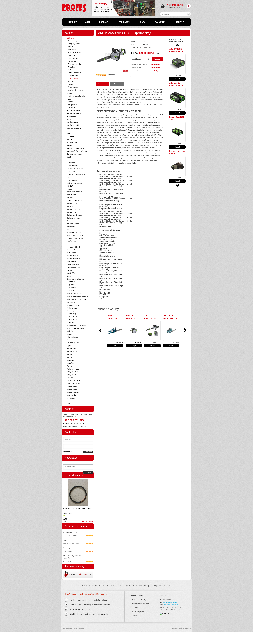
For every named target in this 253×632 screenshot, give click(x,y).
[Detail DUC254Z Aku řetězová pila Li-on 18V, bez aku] (171, 330)
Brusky (69, 99)
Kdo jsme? (135, 608)
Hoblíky (69, 145)
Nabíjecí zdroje (72, 203)
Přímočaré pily (73, 67)
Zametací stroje (72, 395)
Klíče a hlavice (72, 160)
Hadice (69, 140)
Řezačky (70, 276)
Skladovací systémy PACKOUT (78, 299)
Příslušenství (71, 261)
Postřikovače (71, 253)
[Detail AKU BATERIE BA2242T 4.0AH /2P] (177, 64)
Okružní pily (72, 55)
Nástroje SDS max (73, 209)
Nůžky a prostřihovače (74, 215)
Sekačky (71, 81)
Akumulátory (72, 41)
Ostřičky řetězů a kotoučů (75, 235)
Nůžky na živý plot (74, 52)
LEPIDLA (70, 186)
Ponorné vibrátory (73, 250)
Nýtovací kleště (72, 221)
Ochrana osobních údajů (140, 604)
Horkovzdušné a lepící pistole (77, 151)
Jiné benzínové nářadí (74, 154)
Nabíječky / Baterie (74, 44)
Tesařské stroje (72, 351)
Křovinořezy (72, 50)
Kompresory (71, 163)
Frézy (68, 134)
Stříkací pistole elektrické (75, 328)
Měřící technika (72, 195)
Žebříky (69, 404)
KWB (68, 177)
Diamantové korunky (74, 111)
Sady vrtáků (71, 291)
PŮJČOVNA (160, 22)
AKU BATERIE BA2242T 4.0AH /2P (176, 51)
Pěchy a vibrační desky (75, 238)
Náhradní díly (71, 206)
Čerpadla (70, 102)
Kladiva (70, 47)
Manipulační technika (74, 192)
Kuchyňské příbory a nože (76, 174)
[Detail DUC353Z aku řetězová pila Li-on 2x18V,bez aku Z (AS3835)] (115, 330)
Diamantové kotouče (74, 113)
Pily (68, 244)
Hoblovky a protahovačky (76, 148)
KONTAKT (180, 22)
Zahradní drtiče (72, 386)
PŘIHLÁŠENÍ (124, 22)
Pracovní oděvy (72, 256)
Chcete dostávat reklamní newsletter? (74, 463)
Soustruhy (70, 311)
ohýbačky (70, 230)
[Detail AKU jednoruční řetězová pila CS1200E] (134, 330)
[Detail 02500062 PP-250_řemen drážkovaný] (78, 492)
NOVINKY (72, 22)
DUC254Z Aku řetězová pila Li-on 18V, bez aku (170, 318)
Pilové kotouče (72, 241)
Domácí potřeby (72, 122)
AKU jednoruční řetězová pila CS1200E (133, 318)
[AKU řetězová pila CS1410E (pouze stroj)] (112, 71)
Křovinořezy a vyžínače (75, 169)
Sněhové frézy (72, 308)
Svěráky (69, 334)
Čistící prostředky (73, 105)
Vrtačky (69, 366)
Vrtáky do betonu (73, 369)
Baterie (69, 93)
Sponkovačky (71, 314)
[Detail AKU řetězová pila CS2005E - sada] (152, 330)
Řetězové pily (73, 79)
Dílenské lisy (71, 116)
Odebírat (88, 472)
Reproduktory (73, 76)
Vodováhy (70, 363)
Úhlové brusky (73, 87)
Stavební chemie (73, 317)
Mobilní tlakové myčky (74, 201)
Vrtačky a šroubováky (75, 90)
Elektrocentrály (72, 131)
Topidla (69, 354)
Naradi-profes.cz (68, 5)
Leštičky (69, 189)
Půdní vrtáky (72, 70)
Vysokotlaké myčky (73, 381)
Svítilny (70, 84)
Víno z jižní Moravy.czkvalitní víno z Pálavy (70, 574)
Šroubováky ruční (73, 343)
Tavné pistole (71, 349)
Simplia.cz (188, 628)
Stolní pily (70, 322)
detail (65, 522)
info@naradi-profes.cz (73, 424)
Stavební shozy (72, 320)
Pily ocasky (72, 61)
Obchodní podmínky (139, 600)
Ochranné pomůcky (74, 232)
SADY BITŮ (71, 282)
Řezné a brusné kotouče (75, 279)
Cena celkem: (175, 6)
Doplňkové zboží (73, 125)
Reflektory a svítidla (74, 264)
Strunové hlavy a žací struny (77, 325)
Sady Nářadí (71, 288)
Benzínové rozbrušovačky (76, 96)
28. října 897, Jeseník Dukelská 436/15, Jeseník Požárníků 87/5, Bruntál (103, 8)
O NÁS (142, 22)
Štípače (69, 346)
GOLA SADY (71, 137)
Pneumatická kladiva (74, 247)
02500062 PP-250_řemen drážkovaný (77, 508)
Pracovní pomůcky (73, 259)
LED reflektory (72, 180)
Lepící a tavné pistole (74, 183)
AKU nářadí (71, 38)
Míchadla (70, 198)
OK (189, 14)
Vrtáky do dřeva (72, 372)
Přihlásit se (88, 452)
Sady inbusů (71, 285)
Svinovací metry (72, 337)
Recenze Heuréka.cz (77, 526)
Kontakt (134, 616)
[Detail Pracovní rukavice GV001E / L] (177, 166)
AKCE (87, 22)
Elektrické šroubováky (74, 128)
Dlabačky (70, 119)
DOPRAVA (103, 22)
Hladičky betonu (72, 142)
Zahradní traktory (73, 392)
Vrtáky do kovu (72, 375)
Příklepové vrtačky (74, 64)
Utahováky (70, 357)
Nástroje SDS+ (72, 212)
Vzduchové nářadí (73, 383)
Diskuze (117, 84)
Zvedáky (70, 401)
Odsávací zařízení (73, 224)
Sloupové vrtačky (73, 305)
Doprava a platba (138, 612)
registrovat (68, 451)
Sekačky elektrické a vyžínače (77, 296)
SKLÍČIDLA (71, 302)
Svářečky (70, 331)
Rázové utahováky (74, 73)
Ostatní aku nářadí (74, 58)
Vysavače (70, 378)
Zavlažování (71, 398)
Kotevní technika (72, 166)
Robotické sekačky (73, 267)
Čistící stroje (71, 108)
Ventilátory (70, 360)
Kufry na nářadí (72, 171)
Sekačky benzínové (74, 293)
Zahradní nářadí (72, 389)
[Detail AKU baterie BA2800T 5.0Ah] (177, 98)
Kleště (69, 157)
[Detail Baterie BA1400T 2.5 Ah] (177, 132)
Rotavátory (70, 270)
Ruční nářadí (71, 273)
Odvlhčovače (71, 227)
